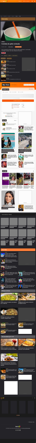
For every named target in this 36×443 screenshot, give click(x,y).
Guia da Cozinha (15, 55)
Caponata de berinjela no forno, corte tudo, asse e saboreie (29, 324)
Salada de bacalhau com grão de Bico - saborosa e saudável (11, 331)
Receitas (13, 16)
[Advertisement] (25, 331)
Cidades (6, 271)
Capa (1, 16)
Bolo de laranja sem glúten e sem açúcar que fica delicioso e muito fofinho (11, 370)
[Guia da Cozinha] (3, 53)
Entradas (3, 41)
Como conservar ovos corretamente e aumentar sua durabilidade (26, 348)
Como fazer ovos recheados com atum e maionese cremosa (11, 324)
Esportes (24, 271)
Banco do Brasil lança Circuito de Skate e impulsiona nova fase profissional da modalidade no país (29, 370)
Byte (5, 277)
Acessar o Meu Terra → (14, 84)
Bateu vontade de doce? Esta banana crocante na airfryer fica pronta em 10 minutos (8, 364)
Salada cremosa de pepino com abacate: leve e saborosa (9, 303)
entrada (16, 16)
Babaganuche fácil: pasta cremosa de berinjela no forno (25, 303)
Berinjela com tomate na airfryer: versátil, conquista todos (8, 317)
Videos (20, 16)
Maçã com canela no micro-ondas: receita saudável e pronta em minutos (8, 348)
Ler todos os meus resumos (18, 100)
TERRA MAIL (20, 1)
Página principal (5, 1)
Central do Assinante (26, 1)
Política (6, 258)
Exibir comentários (10, 46)
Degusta (9, 16)
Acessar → (15, 120)
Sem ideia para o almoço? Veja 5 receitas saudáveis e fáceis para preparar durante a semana (11, 377)
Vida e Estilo (5, 16)
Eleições (6, 252)
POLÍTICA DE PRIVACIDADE (26, 428)
